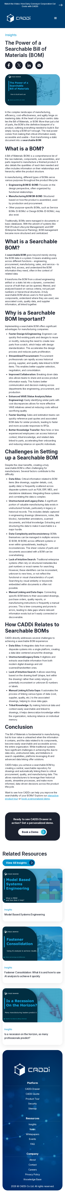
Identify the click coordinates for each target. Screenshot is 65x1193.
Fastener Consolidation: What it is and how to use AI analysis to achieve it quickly (32, 974)
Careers (32, 1169)
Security (32, 1103)
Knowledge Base (32, 1179)
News (32, 1129)
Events (32, 1139)
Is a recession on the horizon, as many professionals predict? (26, 1036)
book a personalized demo (35, 798)
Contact (33, 1164)
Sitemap (32, 1108)
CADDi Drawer (32, 1089)
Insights (11, 35)
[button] (55, 18)
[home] (18, 18)
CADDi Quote (32, 1093)
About (33, 1159)
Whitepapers (32, 1134)
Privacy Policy (32, 1174)
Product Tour (32, 1098)
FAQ (32, 1144)
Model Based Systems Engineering (24, 914)
